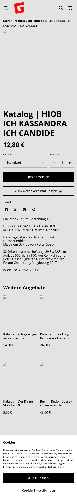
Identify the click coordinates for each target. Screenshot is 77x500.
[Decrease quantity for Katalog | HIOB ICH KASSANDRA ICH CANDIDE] (54, 163)
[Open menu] (6, 8)
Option (7, 154)
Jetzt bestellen (38, 177)
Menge (54, 154)
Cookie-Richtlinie (49, 467)
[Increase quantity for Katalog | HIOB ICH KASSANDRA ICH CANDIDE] (70, 163)
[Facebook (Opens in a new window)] (6, 210)
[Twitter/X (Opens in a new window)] (15, 210)
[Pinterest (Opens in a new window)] (24, 210)
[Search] (61, 8)
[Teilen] (33, 210)
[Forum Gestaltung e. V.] (19, 8)
